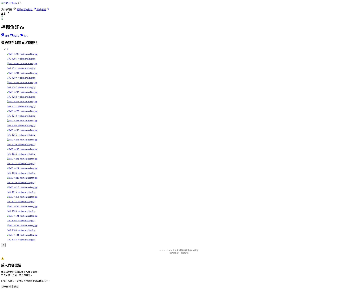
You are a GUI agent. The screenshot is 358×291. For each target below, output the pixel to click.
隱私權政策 (174, 253)
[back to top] (3, 245)
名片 (25, 36)
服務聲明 (185, 253)
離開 (16, 287)
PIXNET (169, 250)
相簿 (7, 36)
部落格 (16, 36)
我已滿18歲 (6, 287)
